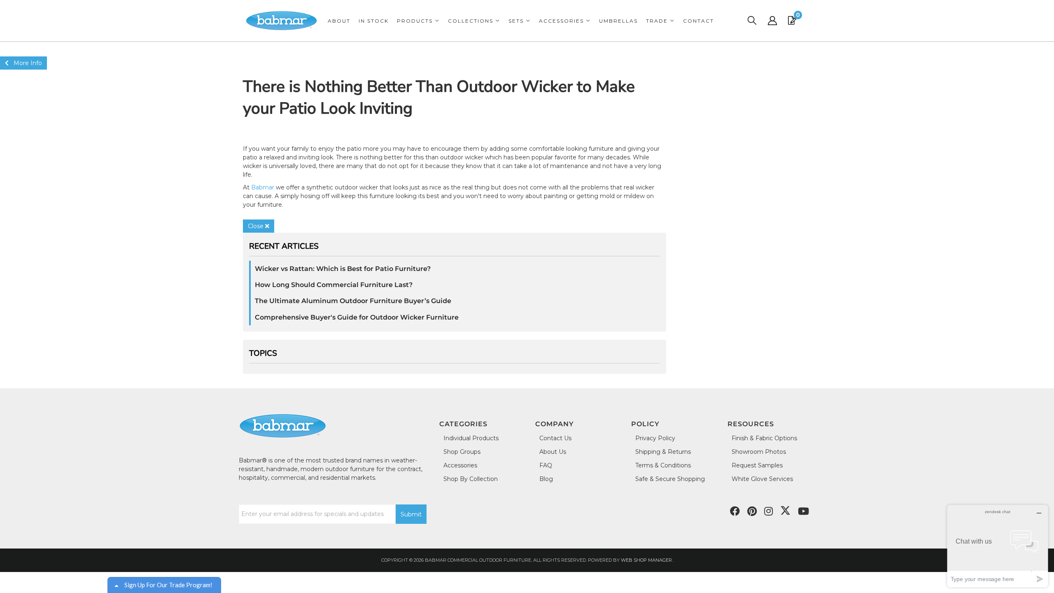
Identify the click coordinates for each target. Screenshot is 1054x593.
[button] (418, 21)
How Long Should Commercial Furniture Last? (334, 285)
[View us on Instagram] (768, 511)
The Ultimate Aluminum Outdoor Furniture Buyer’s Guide (353, 301)
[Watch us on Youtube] (752, 511)
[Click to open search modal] (752, 20)
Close (256, 226)
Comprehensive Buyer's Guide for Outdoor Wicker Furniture (357, 317)
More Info (25, 63)
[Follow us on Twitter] (785, 510)
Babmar (262, 187)
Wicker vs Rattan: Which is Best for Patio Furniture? (343, 269)
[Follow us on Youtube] (803, 511)
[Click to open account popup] (772, 20)
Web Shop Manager (646, 560)
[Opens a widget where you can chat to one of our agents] (997, 546)
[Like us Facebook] (735, 511)
